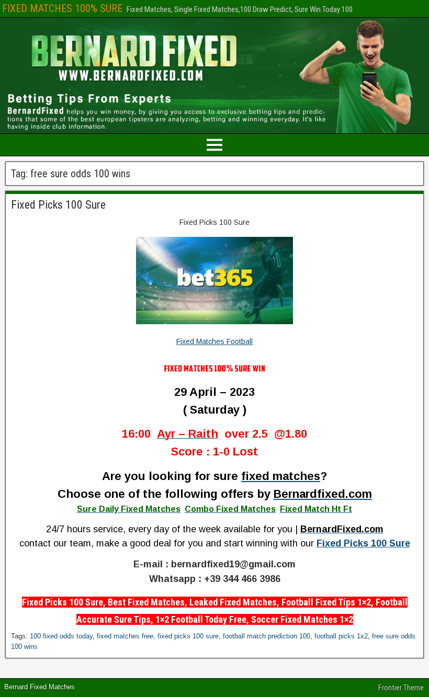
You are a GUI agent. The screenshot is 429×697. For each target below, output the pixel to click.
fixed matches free (125, 636)
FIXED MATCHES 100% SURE (62, 8)
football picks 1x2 (341, 636)
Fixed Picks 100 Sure (58, 204)
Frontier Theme (401, 687)
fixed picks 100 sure (188, 636)
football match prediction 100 (266, 636)
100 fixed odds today (61, 636)
